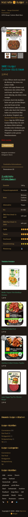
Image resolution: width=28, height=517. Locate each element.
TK (3, 442)
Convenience (11, 152)
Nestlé (13, 495)
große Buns (15, 485)
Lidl (22, 492)
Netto (20, 495)
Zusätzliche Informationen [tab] (12, 164)
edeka (4, 479)
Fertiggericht (6, 436)
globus (15, 482)
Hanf (4, 489)
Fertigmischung (7, 439)
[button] (23, 30)
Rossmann (12, 499)
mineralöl (5, 495)
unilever (21, 499)
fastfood (12, 479)
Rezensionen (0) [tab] (8, 169)
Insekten (22, 489)
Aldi (3, 475)
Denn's (11, 155)
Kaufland (5, 492)
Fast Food (5, 433)
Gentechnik (6, 482)
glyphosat (5, 485)
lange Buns (15, 492)
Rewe (4, 499)
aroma (10, 475)
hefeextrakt (12, 489)
